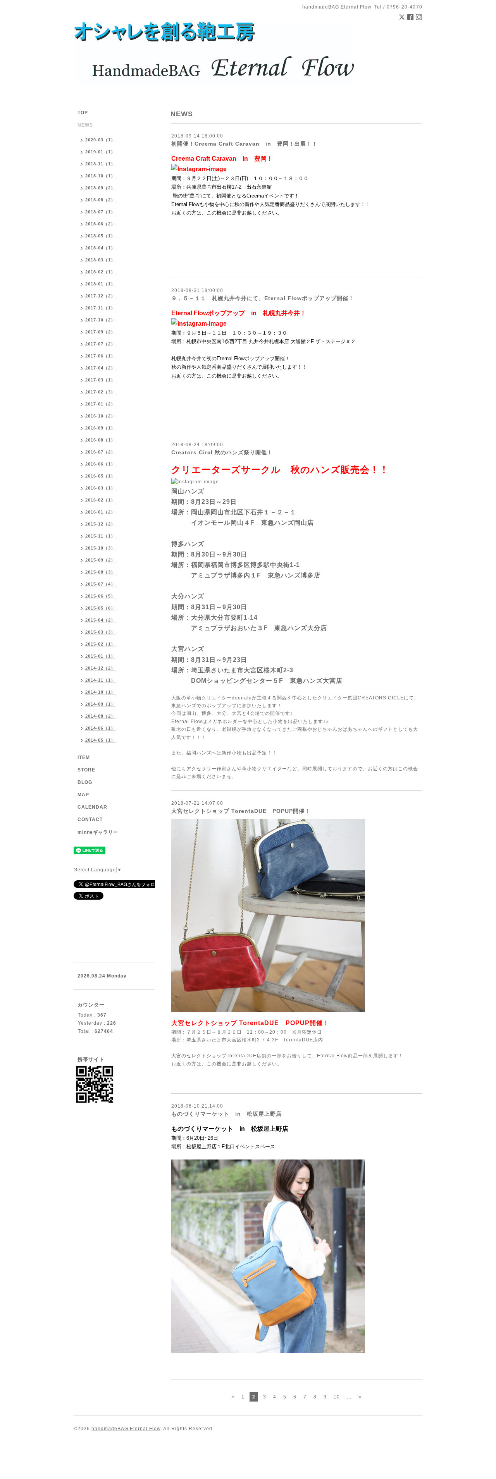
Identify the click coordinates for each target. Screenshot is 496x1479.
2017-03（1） (100, 380)
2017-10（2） (100, 320)
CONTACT (90, 819)
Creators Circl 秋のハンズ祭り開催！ (222, 452)
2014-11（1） (100, 680)
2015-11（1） (100, 536)
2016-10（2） (100, 416)
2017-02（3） (100, 392)
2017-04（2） (100, 368)
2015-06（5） (100, 596)
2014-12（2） (100, 668)
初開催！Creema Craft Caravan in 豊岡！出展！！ (244, 144)
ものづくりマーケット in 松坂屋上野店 (226, 1114)
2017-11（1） (100, 308)
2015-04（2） (100, 620)
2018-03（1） (100, 260)
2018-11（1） (100, 163)
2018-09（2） (100, 188)
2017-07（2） (100, 344)
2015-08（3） (100, 572)
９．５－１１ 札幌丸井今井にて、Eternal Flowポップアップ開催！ (262, 298)
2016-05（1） (100, 476)
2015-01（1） (100, 656)
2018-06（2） (100, 224)
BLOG (85, 782)
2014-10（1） (100, 692)
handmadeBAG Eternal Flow (125, 1428)
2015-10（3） (100, 548)
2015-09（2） (100, 560)
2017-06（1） (100, 356)
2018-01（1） (100, 284)
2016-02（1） (100, 500)
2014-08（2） (100, 716)
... (349, 1397)
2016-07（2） (100, 452)
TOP (83, 112)
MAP (83, 794)
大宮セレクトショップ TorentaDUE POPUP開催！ (240, 811)
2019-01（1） (100, 151)
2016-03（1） (100, 488)
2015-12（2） (100, 524)
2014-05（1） (100, 740)
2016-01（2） (100, 512)
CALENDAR (92, 807)
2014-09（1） (100, 704)
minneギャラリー (98, 832)
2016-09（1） (100, 428)
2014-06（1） (100, 728)
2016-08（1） (100, 440)
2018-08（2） (100, 200)
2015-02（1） (100, 644)
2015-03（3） (100, 632)
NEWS (85, 125)
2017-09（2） (100, 332)
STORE (86, 770)
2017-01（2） (100, 404)
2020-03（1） (100, 139)
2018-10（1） (100, 175)
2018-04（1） (100, 248)
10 (337, 1397)
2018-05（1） (100, 236)
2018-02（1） (100, 272)
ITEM (84, 757)
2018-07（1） (100, 212)
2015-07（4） (100, 584)
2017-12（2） (100, 296)
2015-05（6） (100, 608)
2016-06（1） (100, 464)
